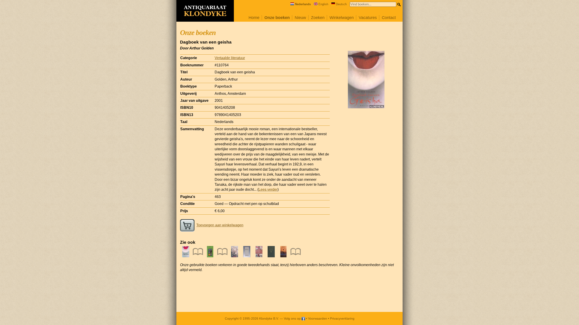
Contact (389, 17)
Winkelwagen (342, 17)
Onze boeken (277, 17)
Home (254, 17)
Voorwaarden (317, 318)
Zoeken (318, 17)
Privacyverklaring (342, 318)
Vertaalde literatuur (230, 58)
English (323, 4)
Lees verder (268, 189)
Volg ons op (292, 318)
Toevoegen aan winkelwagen (219, 225)
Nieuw (300, 17)
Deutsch (341, 4)
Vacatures (368, 17)
